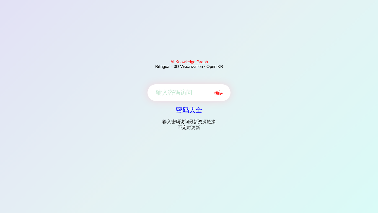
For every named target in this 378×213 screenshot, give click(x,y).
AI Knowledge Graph (189, 61)
